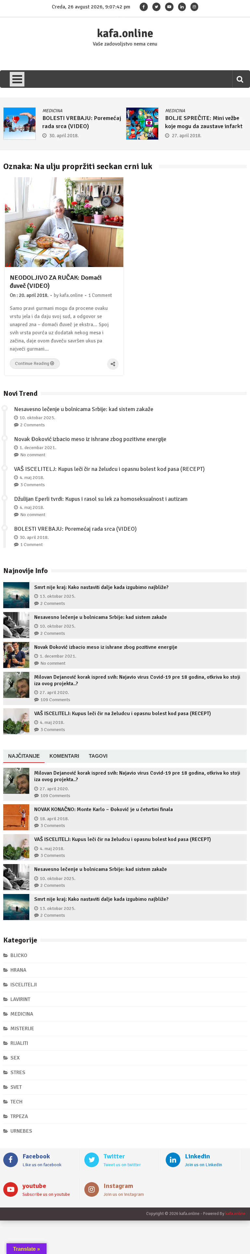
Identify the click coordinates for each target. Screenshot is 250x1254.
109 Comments (55, 699)
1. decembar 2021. (38, 447)
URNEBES (21, 1131)
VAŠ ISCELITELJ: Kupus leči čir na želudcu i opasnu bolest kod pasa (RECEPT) (109, 469)
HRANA (18, 970)
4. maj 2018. (32, 477)
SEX (15, 1058)
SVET (16, 1087)
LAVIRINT (20, 999)
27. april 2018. (186, 136)
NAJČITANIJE (24, 756)
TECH (16, 1102)
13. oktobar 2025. (58, 596)
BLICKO (18, 955)
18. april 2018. (54, 818)
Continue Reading (32, 363)
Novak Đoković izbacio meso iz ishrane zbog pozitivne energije (90, 439)
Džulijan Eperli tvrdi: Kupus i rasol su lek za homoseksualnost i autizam (101, 498)
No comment (32, 455)
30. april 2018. (64, 136)
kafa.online (125, 33)
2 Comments (32, 425)
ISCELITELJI (23, 984)
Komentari (64, 756)
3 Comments (32, 484)
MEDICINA (52, 110)
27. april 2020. (54, 692)
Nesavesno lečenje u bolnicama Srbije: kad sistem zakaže (83, 409)
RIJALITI (19, 1043)
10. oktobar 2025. (37, 417)
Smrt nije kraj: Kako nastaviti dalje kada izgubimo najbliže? (101, 587)
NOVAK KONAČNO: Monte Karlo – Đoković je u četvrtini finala (103, 809)
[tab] (24, 756)
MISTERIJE (22, 1028)
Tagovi (98, 756)
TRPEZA (19, 1116)
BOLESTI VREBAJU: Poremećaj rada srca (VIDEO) (75, 528)
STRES (17, 1072)
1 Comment (100, 295)
